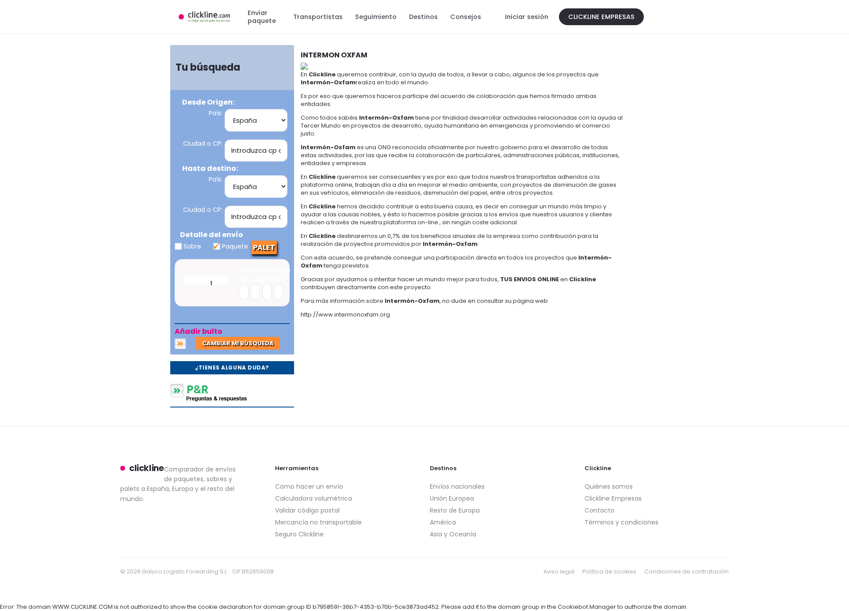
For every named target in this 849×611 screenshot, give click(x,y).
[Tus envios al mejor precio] (204, 17)
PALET (264, 247)
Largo (282, 270)
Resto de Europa (455, 510)
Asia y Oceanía (453, 534)
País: (215, 113)
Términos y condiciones (621, 522)
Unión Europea (452, 498)
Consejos (465, 16)
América (443, 522)
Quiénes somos (609, 486)
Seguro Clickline (299, 534)
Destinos (423, 16)
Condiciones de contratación (686, 571)
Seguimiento (376, 16)
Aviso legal (558, 571)
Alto (256, 270)
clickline (146, 468)
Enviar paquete (262, 16)
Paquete (234, 246)
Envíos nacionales (457, 486)
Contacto (600, 510)
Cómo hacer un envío (309, 486)
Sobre (191, 246)
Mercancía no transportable (318, 522)
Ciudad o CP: (202, 143)
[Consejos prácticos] (232, 392)
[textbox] (256, 150)
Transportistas (318, 16)
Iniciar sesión (526, 16)
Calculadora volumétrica (313, 498)
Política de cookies (609, 571)
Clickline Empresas (601, 16)
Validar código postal (307, 510)
